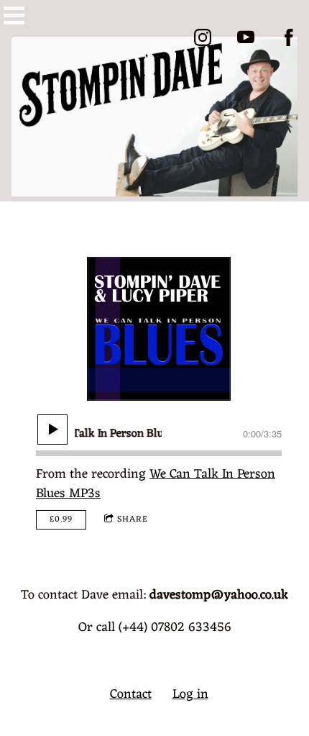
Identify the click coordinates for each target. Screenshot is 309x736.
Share (132, 519)
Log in (190, 694)
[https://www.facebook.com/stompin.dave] (289, 37)
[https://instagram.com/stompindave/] (202, 37)
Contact (131, 694)
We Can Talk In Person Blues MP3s (155, 484)
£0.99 (61, 519)
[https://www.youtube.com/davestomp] (245, 37)
